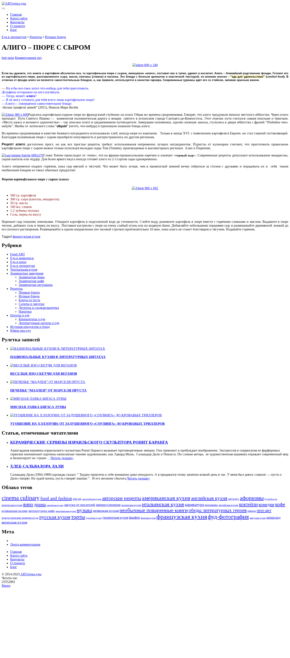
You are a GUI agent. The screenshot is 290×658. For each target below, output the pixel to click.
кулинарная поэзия (14, 511)
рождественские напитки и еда (20, 517)
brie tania (8, 58)
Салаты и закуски (31, 304)
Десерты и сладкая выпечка (39, 307)
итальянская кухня (163, 504)
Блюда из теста (29, 300)
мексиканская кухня (66, 511)
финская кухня (148, 518)
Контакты (17, 22)
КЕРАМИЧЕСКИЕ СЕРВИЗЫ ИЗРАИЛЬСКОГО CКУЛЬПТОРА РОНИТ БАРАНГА (89, 442)
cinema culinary (20, 498)
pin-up (77, 498)
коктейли (248, 504)
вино (28, 504)
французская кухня (26, 236)
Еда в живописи (22, 258)
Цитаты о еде (20, 315)
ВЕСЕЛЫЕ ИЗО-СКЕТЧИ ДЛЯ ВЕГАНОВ (43, 373)
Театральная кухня (23, 269)
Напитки (25, 311)
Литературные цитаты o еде (39, 323)
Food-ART (17, 254)
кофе (280, 504)
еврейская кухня (55, 505)
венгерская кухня (12, 505)
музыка (84, 510)
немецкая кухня (106, 511)
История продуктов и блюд (30, 327)
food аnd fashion (56, 498)
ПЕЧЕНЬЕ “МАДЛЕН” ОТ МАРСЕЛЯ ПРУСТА (48, 390)
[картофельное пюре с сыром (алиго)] (145, 65)
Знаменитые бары (32, 277)
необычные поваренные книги (154, 510)
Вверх (6, 585)
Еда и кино (18, 262)
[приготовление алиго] (15, 114)
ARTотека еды (30, 574)
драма (40, 504)
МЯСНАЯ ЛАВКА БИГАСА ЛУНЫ (38, 407)
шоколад (273, 517)
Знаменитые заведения (26, 273)
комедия (266, 504)
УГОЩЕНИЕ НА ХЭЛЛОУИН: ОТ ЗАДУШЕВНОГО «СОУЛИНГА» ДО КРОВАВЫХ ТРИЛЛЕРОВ (87, 423)
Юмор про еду (20, 330)
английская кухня (209, 498)
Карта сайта (18, 18)
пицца (252, 511)
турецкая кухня (93, 518)
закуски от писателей (79, 505)
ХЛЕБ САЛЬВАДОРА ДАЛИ (37, 466)
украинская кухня (115, 517)
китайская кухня (228, 505)
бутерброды (271, 499)
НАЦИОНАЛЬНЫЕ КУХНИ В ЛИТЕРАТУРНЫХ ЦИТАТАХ (58, 357)
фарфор (134, 517)
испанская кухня (131, 505)
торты (78, 517)
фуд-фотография (228, 516)
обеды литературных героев (218, 510)
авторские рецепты (121, 498)
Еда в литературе (14, 37)
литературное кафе (41, 511)
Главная (16, 14)
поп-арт (264, 510)
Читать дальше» (62, 458)
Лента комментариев (25, 544)
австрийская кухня (91, 499)
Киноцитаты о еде (32, 319)
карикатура (194, 504)
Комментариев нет (28, 58)
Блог (13, 30)
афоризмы (252, 498)
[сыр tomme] (22, 155)
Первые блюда (29, 292)
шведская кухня (258, 518)
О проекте (17, 26)
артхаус (233, 498)
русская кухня (54, 517)
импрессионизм (108, 505)
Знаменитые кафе (31, 281)
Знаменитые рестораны (36, 285)
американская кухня (166, 498)
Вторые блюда (55, 37)
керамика (211, 505)
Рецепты (36, 37)
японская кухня (14, 522)
